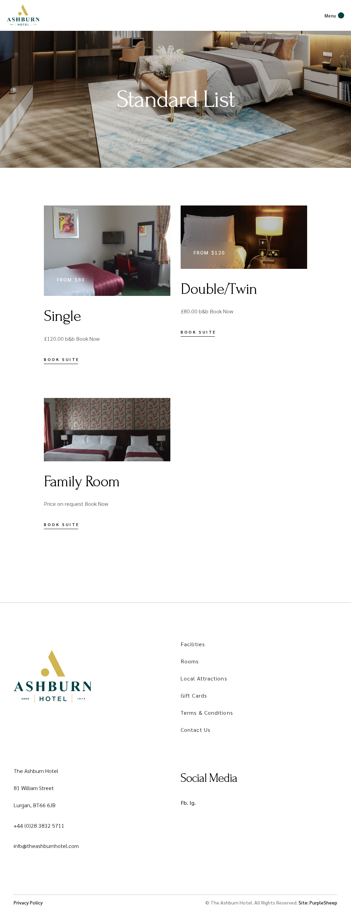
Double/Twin (219, 289)
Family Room (82, 481)
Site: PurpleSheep (318, 902)
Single (62, 316)
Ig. (193, 802)
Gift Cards (194, 695)
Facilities (193, 644)
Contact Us (195, 729)
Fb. (184, 802)
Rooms (190, 661)
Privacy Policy (28, 902)
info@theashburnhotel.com (46, 845)
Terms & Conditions (207, 712)
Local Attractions (204, 678)
